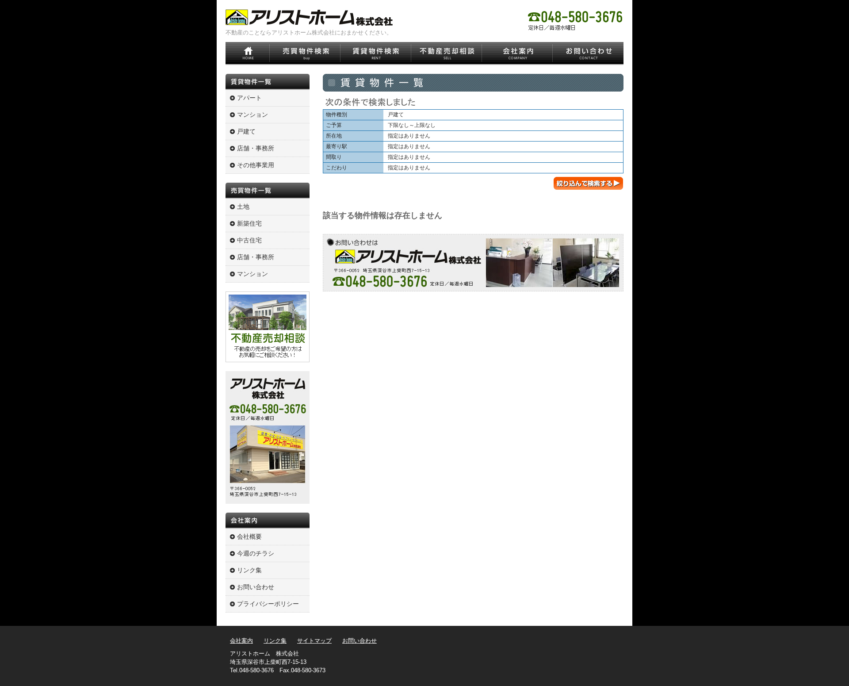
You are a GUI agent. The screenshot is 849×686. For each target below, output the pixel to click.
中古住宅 (249, 240)
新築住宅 (249, 223)
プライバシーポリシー (268, 603)
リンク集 (249, 570)
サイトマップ (314, 641)
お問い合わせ (255, 586)
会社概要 (249, 536)
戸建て (246, 131)
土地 (243, 206)
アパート (249, 97)
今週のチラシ (255, 553)
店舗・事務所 (255, 148)
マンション (252, 114)
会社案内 (241, 641)
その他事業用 (255, 165)
